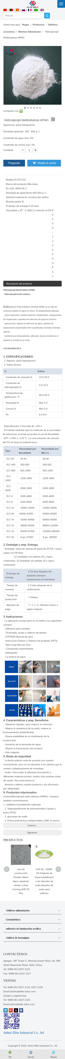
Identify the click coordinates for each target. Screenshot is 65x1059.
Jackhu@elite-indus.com (23, 991)
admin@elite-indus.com (22, 1004)
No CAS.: (11, 188)
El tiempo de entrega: (17, 206)
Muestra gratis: (14, 201)
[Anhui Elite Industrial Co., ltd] (32, 4)
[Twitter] (16, 1010)
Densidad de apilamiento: (19, 192)
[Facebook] (21, 1010)
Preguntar (14, 163)
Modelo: (10, 179)
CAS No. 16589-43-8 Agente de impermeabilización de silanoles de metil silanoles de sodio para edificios (44, 881)
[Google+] (11, 1010)
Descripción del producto (19, 283)
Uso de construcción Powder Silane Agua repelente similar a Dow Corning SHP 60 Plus (20, 881)
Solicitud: (10, 197)
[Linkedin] (6, 1010)
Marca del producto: (16, 184)
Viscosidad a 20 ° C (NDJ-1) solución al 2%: (29, 210)
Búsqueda (47, 15)
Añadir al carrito (46, 163)
